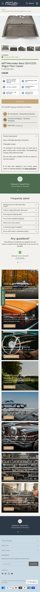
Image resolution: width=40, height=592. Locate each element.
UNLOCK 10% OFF (3, 297)
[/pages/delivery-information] (20, 345)
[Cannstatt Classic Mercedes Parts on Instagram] (9, 573)
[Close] (3, 288)
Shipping (13, 107)
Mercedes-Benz (8, 69)
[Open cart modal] (37, 3)
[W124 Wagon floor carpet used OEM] (20, 29)
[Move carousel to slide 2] (19, 190)
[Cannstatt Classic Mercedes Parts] (11, 3)
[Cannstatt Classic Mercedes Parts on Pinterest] (5, 573)
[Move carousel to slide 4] (22, 190)
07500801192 (20, 258)
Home (3, 9)
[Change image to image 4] (30, 48)
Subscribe (33, 564)
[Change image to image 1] (5, 48)
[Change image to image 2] (13, 48)
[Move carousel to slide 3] (20, 190)
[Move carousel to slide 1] (17, 190)
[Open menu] (3, 3)
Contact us (19, 125)
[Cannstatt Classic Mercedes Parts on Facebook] (2, 573)
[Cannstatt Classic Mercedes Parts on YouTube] (12, 573)
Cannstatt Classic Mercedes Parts (21, 581)
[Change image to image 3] (22, 48)
